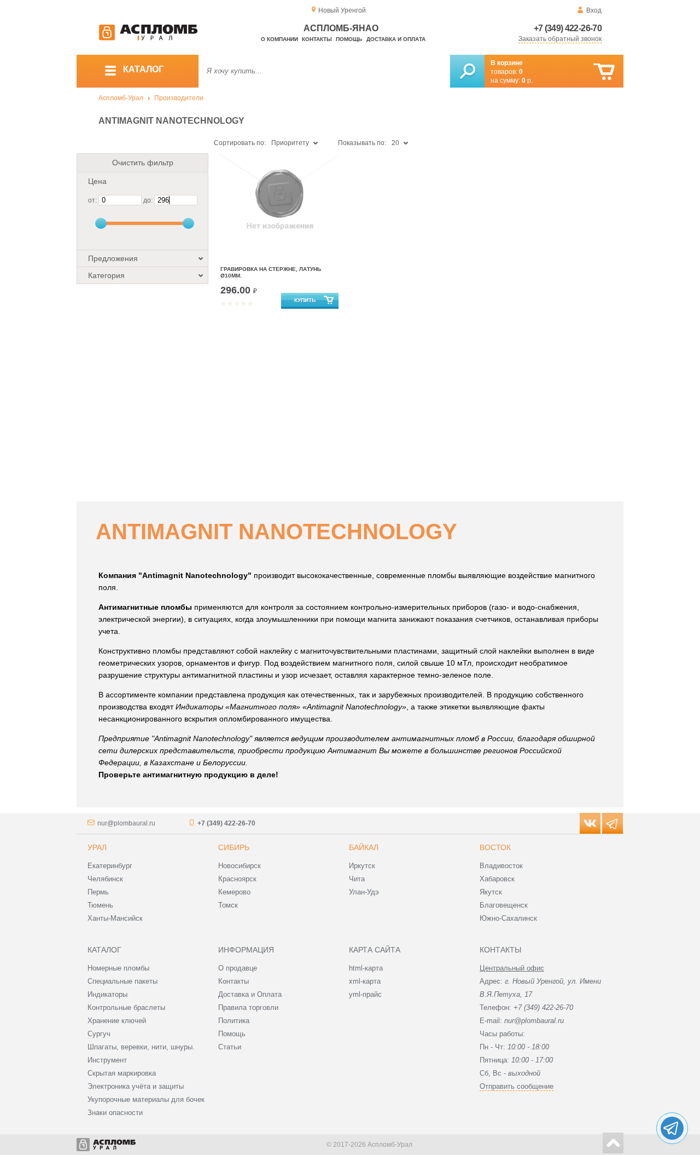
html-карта (366, 968)
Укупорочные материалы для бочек (146, 1099)
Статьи (229, 1047)
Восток (495, 847)
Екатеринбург (110, 866)
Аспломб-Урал (120, 98)
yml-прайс (365, 994)
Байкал (363, 847)
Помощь (349, 39)
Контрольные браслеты (126, 1007)
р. (527, 80)
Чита (357, 879)
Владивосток (501, 866)
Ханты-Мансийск (115, 918)
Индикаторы (107, 994)
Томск (228, 905)
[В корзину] (604, 71)
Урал (97, 847)
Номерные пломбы (118, 968)
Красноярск (237, 879)
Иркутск (362, 866)
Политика (233, 1021)
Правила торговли (248, 1007)
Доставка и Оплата (250, 994)
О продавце (237, 968)
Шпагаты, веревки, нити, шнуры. (141, 1047)
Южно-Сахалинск (508, 918)
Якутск (491, 892)
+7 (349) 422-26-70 (568, 28)
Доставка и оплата (395, 39)
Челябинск (105, 879)
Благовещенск (504, 905)
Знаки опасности (115, 1112)
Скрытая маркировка (122, 1073)
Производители (178, 98)
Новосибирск (239, 866)
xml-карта (365, 981)
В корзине (507, 63)
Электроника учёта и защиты (136, 1086)
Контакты (317, 39)
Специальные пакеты (123, 981)
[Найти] (467, 71)
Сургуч (99, 1034)
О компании (279, 39)
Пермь (98, 892)
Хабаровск (497, 879)
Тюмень (100, 905)
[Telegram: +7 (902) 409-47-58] (672, 1128)
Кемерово (234, 892)
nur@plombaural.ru (126, 823)
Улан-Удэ (364, 892)
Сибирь (233, 847)
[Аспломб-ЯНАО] (148, 38)
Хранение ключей (117, 1021)
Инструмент (107, 1060)
